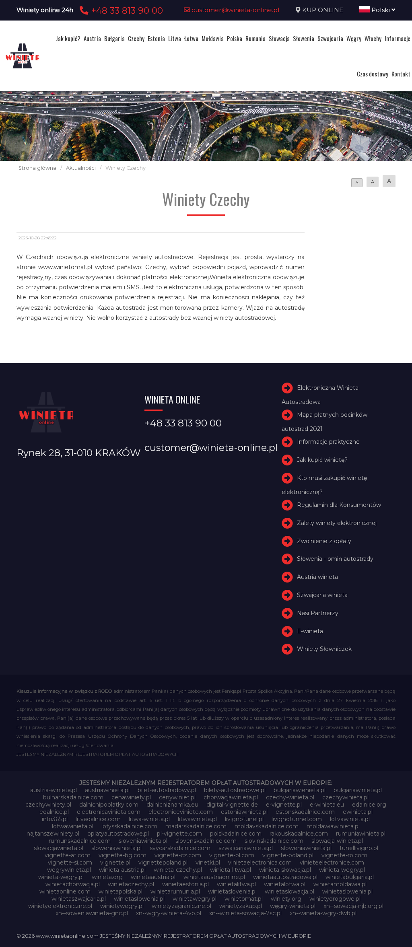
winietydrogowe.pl (334, 898)
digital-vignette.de (232, 804)
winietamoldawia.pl (340, 884)
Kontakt (400, 73)
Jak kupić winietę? (322, 459)
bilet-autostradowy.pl (167, 790)
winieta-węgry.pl (61, 877)
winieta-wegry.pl (342, 869)
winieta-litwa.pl (230, 869)
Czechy (136, 38)
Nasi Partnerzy (317, 613)
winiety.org (286, 898)
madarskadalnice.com (196, 826)
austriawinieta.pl (107, 790)
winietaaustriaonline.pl (214, 877)
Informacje (397, 38)
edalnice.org (369, 804)
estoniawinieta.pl (244, 811)
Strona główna (37, 168)
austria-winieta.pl (53, 790)
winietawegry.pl (194, 898)
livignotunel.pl (244, 819)
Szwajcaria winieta (322, 595)
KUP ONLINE (322, 10)
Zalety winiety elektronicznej (337, 523)
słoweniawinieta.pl (306, 848)
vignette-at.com (68, 855)
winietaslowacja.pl (289, 891)
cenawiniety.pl (131, 797)
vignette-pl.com (231, 855)
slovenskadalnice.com (206, 840)
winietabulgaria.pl (349, 877)
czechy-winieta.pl (290, 797)
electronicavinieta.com (108, 811)
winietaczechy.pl (131, 884)
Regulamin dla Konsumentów (339, 504)
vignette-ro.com (344, 855)
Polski (380, 10)
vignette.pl (115, 862)
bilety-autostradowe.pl (235, 790)
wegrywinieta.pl (69, 869)
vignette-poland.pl (287, 855)
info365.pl (55, 819)
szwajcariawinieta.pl (245, 848)
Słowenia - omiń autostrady (335, 559)
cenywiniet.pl (177, 797)
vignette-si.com (70, 862)
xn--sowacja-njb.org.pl (353, 906)
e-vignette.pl (284, 804)
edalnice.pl (54, 811)
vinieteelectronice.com (332, 862)
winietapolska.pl (120, 891)
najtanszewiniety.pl (53, 833)
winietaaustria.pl (153, 877)
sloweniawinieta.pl (116, 848)
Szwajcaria (330, 38)
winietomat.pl (244, 898)
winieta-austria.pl (122, 869)
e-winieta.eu (327, 804)
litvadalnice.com (98, 819)
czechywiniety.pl (48, 804)
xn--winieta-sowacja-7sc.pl (245, 913)
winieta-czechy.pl (178, 869)
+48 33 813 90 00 (126, 10)
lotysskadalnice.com (129, 826)
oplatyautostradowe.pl (118, 833)
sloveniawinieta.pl (143, 840)
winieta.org (107, 877)
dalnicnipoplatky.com (108, 804)
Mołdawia (213, 38)
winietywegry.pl (122, 906)
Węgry (353, 38)
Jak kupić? (68, 38)
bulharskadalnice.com (73, 797)
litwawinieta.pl (197, 819)
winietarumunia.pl (175, 891)
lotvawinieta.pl (350, 819)
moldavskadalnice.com (267, 826)
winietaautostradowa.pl (285, 877)
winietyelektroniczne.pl (60, 906)
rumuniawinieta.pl (360, 833)
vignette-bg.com (122, 855)
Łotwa (191, 38)
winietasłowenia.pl (139, 898)
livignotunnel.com (297, 819)
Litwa (174, 38)
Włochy (373, 38)
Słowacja (279, 38)
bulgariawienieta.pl (299, 790)
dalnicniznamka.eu (172, 804)
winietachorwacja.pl (72, 884)
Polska (234, 38)
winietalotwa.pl (284, 884)
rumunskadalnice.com (80, 840)
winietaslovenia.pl (232, 891)
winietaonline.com (65, 891)
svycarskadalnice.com (180, 848)
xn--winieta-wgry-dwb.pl (323, 913)
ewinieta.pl (358, 811)
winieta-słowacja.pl (285, 869)
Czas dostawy (372, 73)
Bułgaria (114, 38)
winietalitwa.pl (236, 884)
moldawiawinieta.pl (333, 826)
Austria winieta (317, 577)
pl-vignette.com (179, 833)
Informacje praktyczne (328, 441)
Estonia (156, 38)
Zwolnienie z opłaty (324, 541)
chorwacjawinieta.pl (231, 797)
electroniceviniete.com (180, 811)
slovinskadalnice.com (274, 840)
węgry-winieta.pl (292, 906)
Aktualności (81, 168)
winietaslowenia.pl (347, 891)
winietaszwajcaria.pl (79, 898)
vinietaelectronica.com (260, 862)
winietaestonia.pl (185, 884)
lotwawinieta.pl (72, 826)
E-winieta (310, 631)
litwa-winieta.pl (149, 819)
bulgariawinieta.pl (358, 790)
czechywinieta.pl (345, 797)
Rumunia (255, 38)
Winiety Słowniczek (324, 649)
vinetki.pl (208, 862)
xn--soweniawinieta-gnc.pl (92, 913)
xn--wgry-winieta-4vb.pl (168, 913)
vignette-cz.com (177, 855)
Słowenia (303, 38)
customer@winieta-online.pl (235, 10)
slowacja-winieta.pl (337, 840)
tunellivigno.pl (359, 848)
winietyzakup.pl (240, 906)
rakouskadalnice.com (299, 833)
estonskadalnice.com (305, 811)
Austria (92, 38)
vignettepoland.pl (162, 862)
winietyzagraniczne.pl (181, 906)
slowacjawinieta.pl (58, 848)
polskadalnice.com (236, 833)
